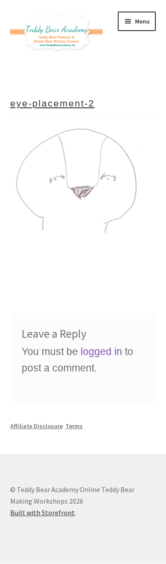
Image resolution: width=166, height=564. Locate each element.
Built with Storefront (42, 512)
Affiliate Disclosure (36, 426)
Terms (74, 426)
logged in (101, 351)
